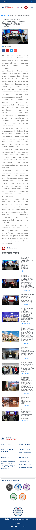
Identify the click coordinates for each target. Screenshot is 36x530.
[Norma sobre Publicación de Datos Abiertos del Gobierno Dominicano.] (13, 497)
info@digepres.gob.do (25, 452)
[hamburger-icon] (32, 8)
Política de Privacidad (25, 464)
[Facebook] (3, 50)
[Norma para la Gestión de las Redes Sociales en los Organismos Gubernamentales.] (22, 497)
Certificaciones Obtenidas (10, 480)
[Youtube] (7, 50)
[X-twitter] (20, 526)
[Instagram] (15, 50)
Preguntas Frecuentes (25, 467)
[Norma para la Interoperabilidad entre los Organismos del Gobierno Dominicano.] (26, 488)
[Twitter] (11, 50)
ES (20, 7)
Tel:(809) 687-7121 (24, 449)
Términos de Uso (24, 461)
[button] (26, 7)
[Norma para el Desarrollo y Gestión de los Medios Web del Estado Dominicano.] (18, 488)
